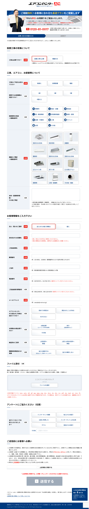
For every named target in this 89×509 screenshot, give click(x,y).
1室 (39, 93)
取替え (39, 83)
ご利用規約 (16, 462)
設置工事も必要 (39, 59)
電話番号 (18, 279)
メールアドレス (18, 300)
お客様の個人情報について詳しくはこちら (18, 496)
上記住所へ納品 (43, 342)
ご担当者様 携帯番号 (18, 289)
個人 (68, 226)
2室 (55, 93)
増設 (71, 83)
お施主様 (43, 326)
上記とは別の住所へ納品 (68, 342)
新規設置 (55, 83)
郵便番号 (18, 257)
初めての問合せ (43, 310)
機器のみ (55, 59)
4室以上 (39, 99)
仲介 (68, 326)
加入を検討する (43, 352)
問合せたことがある (68, 310)
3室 (71, 93)
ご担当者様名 (18, 248)
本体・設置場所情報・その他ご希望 (18, 198)
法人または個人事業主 (44, 226)
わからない (43, 317)
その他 (44, 333)
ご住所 (18, 268)
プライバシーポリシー (59, 452)
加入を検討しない (68, 352)
